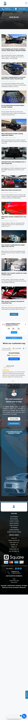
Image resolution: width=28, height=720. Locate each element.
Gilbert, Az (14, 567)
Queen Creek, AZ (14, 570)
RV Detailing (14, 548)
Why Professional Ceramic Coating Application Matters (12, 134)
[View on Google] (4, 384)
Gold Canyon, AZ (14, 563)
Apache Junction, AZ (14, 561)
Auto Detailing (14, 537)
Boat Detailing (14, 539)
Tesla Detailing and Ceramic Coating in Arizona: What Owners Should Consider (13, 49)
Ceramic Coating (14, 542)
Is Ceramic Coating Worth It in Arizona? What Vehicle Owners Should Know (13, 78)
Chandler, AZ (14, 565)
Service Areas (22, 8)
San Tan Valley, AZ (14, 572)
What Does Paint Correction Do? (11, 190)
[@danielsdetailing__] (3, 325)
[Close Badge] (21, 715)
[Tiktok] (16, 589)
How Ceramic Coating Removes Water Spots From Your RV (13, 245)
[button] (14, 314)
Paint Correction (14, 546)
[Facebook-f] (18, 589)
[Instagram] (21, 589)
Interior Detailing (14, 544)
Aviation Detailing (14, 550)
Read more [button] (6, 397)
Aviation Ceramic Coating (14, 552)
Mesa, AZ (14, 559)
